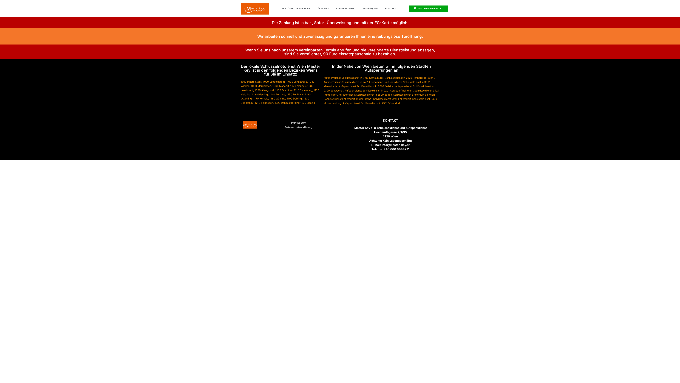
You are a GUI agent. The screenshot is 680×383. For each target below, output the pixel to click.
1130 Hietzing (260, 94)
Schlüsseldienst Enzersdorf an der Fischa (347, 98)
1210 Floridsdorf (264, 102)
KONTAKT (390, 8)
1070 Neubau (298, 85)
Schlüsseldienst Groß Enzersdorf (392, 98)
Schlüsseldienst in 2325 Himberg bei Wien (409, 77)
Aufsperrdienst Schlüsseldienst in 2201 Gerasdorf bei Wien (378, 90)
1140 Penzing (277, 94)
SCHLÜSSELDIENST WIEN (296, 8)
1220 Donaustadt (284, 102)
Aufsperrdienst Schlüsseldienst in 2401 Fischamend (353, 82)
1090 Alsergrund (264, 90)
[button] (428, 8)
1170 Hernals (260, 98)
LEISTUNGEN (370, 8)
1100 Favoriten (284, 90)
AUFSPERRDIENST (346, 8)
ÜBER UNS (323, 8)
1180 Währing (277, 98)
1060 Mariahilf (281, 85)
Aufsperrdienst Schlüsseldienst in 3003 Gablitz (366, 86)
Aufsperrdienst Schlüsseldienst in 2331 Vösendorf (371, 103)
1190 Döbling (294, 98)
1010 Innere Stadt (251, 81)
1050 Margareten (261, 85)
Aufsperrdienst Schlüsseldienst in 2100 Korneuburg (353, 77)
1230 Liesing (307, 102)
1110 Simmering (303, 90)
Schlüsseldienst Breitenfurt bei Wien (414, 94)
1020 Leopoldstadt (274, 81)
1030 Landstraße (297, 81)
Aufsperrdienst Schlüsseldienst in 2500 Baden (365, 94)
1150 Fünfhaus (295, 94)
